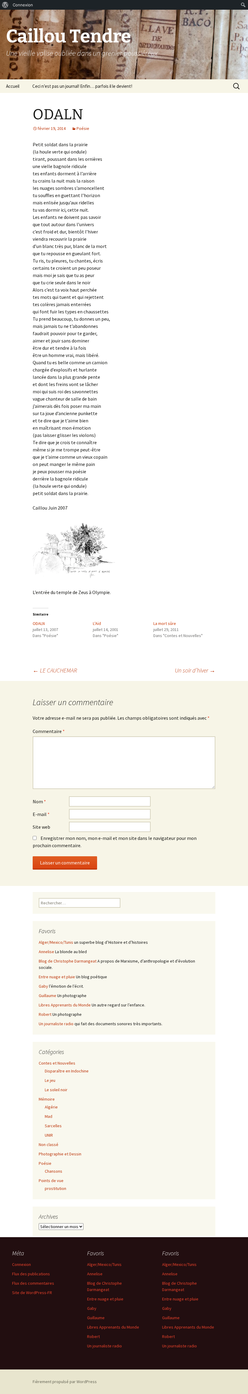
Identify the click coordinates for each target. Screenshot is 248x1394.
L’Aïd (97, 623)
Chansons (53, 1171)
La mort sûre (164, 623)
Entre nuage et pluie (57, 976)
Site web (41, 827)
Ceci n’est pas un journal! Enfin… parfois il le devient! (82, 86)
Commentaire (49, 731)
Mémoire (47, 1099)
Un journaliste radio (56, 1023)
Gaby (43, 986)
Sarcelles (53, 1125)
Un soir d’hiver (195, 670)
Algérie (51, 1107)
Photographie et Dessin (60, 1154)
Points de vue (51, 1180)
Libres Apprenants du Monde (65, 1005)
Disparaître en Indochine (67, 1071)
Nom (39, 801)
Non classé (48, 1144)
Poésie (83, 128)
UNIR (49, 1135)
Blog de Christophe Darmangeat (67, 961)
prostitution (55, 1188)
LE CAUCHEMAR (55, 670)
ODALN (39, 623)
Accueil (12, 86)
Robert (45, 1014)
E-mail (41, 814)
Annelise (46, 951)
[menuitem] (5, 5)
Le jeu (50, 1080)
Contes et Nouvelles (57, 1063)
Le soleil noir (56, 1089)
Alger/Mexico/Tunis (56, 942)
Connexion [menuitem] (23, 4)
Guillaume (47, 995)
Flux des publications (31, 1274)
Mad (48, 1116)
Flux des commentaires (33, 1283)
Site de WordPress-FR (32, 1292)
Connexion (21, 1264)
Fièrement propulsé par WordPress (65, 1381)
